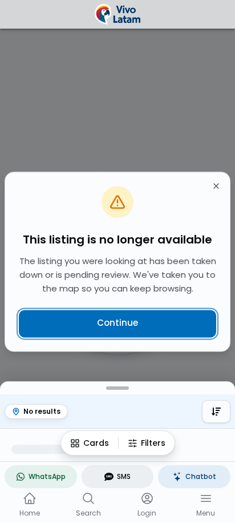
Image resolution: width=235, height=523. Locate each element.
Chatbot (200, 476)
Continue (117, 323)
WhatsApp (47, 476)
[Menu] (206, 498)
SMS (124, 476)
